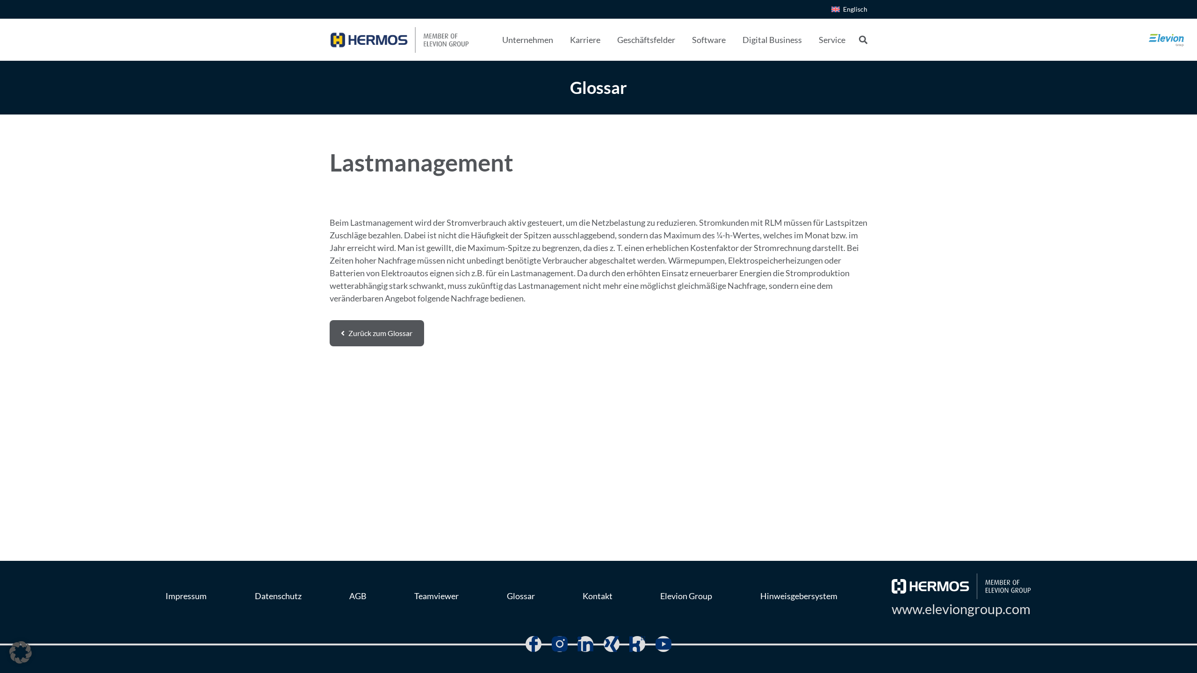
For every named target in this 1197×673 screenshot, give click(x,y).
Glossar (521, 596)
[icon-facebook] (533, 644)
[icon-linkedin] (585, 644)
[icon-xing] (612, 644)
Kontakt (598, 596)
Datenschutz (278, 596)
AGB (358, 596)
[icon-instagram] (560, 644)
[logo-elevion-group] (1167, 39)
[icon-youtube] (663, 644)
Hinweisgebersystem (798, 596)
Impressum (186, 596)
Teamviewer (436, 596)
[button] (560, 40)
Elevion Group (686, 596)
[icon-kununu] (637, 644)
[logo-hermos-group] (400, 40)
